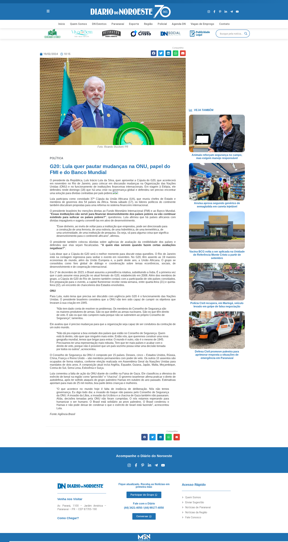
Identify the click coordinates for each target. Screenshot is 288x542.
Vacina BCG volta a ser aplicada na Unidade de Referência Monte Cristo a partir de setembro (217, 254)
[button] (153, 53)
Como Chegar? (68, 518)
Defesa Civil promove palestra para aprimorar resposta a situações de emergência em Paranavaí (217, 354)
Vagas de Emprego (202, 24)
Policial (162, 24)
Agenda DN (179, 24)
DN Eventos (99, 24)
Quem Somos (78, 24)
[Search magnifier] (246, 33)
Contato (224, 24)
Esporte (134, 24)
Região (148, 24)
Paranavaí (118, 24)
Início (61, 24)
